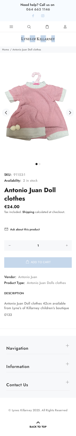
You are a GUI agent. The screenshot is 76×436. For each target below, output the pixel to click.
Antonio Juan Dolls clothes (46, 282)
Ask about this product (25, 229)
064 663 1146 (38, 9)
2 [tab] (39, 164)
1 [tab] (36, 164)
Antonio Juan (27, 276)
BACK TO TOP (38, 427)
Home (5, 49)
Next (70, 113)
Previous (6, 113)
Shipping (28, 212)
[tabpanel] (38, 110)
